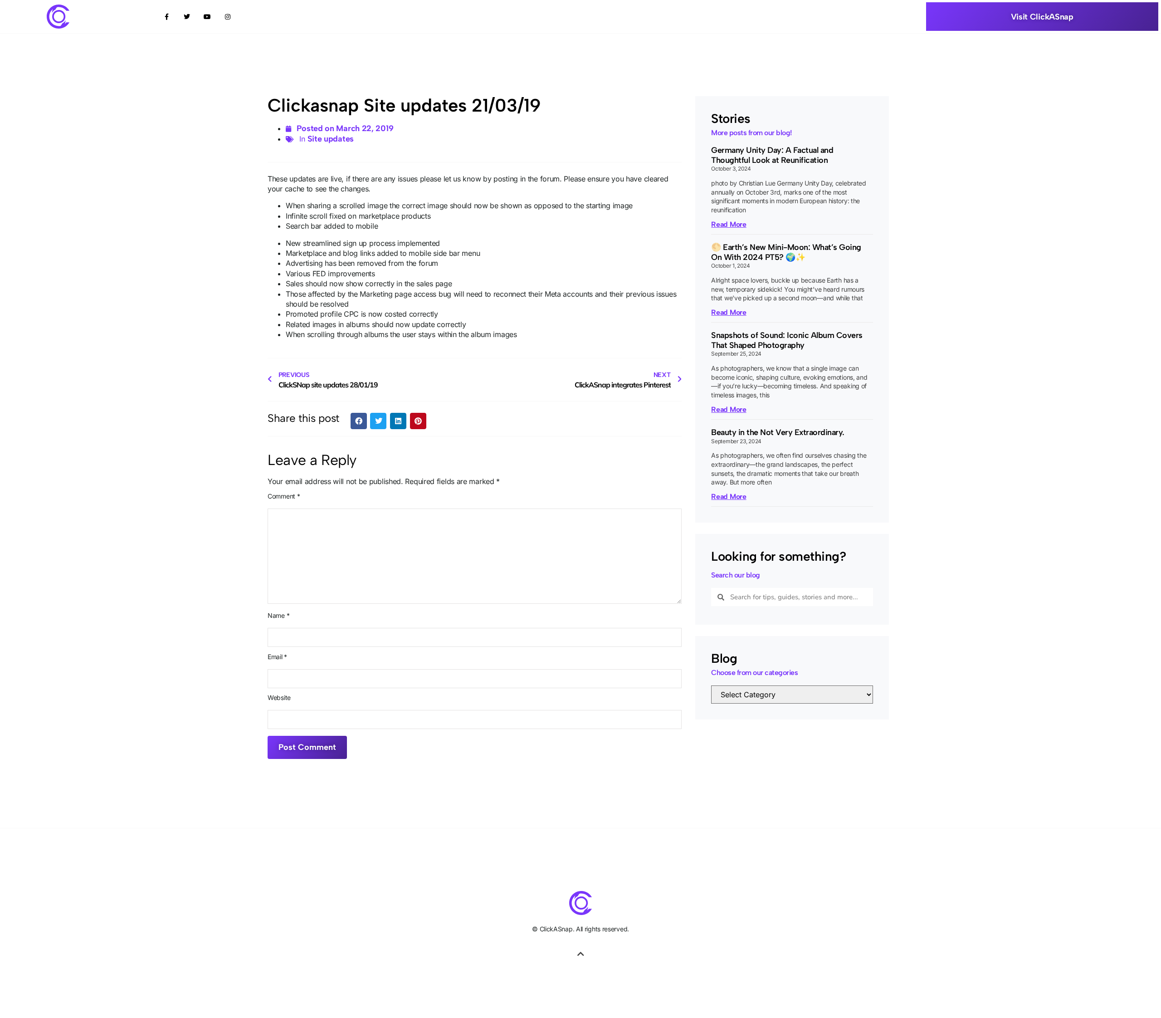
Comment (284, 496)
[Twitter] (187, 16)
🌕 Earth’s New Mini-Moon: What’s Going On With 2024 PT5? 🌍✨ (786, 252)
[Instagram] (227, 16)
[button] (359, 421)
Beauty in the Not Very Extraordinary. (777, 432)
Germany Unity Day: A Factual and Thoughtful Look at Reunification (772, 155)
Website (279, 698)
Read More (728, 224)
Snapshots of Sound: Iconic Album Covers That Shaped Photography (787, 340)
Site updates (330, 139)
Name (278, 615)
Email (277, 657)
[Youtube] (207, 16)
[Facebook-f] (166, 16)
